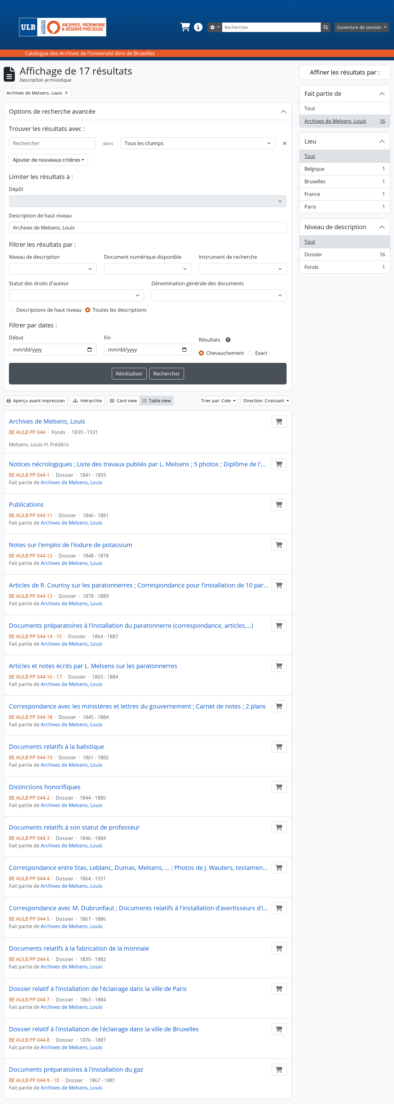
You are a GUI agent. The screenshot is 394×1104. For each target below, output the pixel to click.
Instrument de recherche (228, 257)
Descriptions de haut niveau (49, 309)
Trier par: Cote (216, 401)
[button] (184, 27)
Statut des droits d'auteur (39, 283)
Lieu (310, 141)
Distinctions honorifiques (45, 787)
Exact (261, 353)
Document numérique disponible (142, 257)
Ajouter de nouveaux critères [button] (46, 159)
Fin (107, 337)
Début (16, 337)
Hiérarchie (90, 401)
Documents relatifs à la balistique (56, 746)
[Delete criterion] (285, 143)
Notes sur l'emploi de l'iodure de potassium (70, 545)
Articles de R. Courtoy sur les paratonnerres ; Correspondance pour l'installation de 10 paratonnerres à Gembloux (139, 585)
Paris (344, 208)
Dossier (344, 256)
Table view (159, 401)
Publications (26, 504)
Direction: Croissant (264, 401)
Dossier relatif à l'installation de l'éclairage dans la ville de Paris (98, 988)
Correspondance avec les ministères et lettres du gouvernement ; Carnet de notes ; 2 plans (137, 706)
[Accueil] (65, 27)
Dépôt (16, 189)
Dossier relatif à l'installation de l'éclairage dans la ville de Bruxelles (104, 1029)
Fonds (344, 268)
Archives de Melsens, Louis (47, 421)
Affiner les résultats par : (345, 72)
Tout (309, 108)
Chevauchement (225, 353)
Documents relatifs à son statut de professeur (74, 827)
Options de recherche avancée (52, 111)
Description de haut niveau (40, 215)
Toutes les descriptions (120, 309)
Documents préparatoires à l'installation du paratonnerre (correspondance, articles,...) (131, 625)
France (344, 196)
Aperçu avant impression (38, 401)
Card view (126, 401)
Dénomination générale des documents (197, 283)
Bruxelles (344, 183)
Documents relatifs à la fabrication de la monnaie (79, 948)
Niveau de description (34, 257)
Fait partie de (322, 93)
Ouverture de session (360, 27)
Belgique (344, 170)
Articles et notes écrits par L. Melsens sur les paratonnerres (93, 666)
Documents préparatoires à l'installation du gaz (76, 1069)
